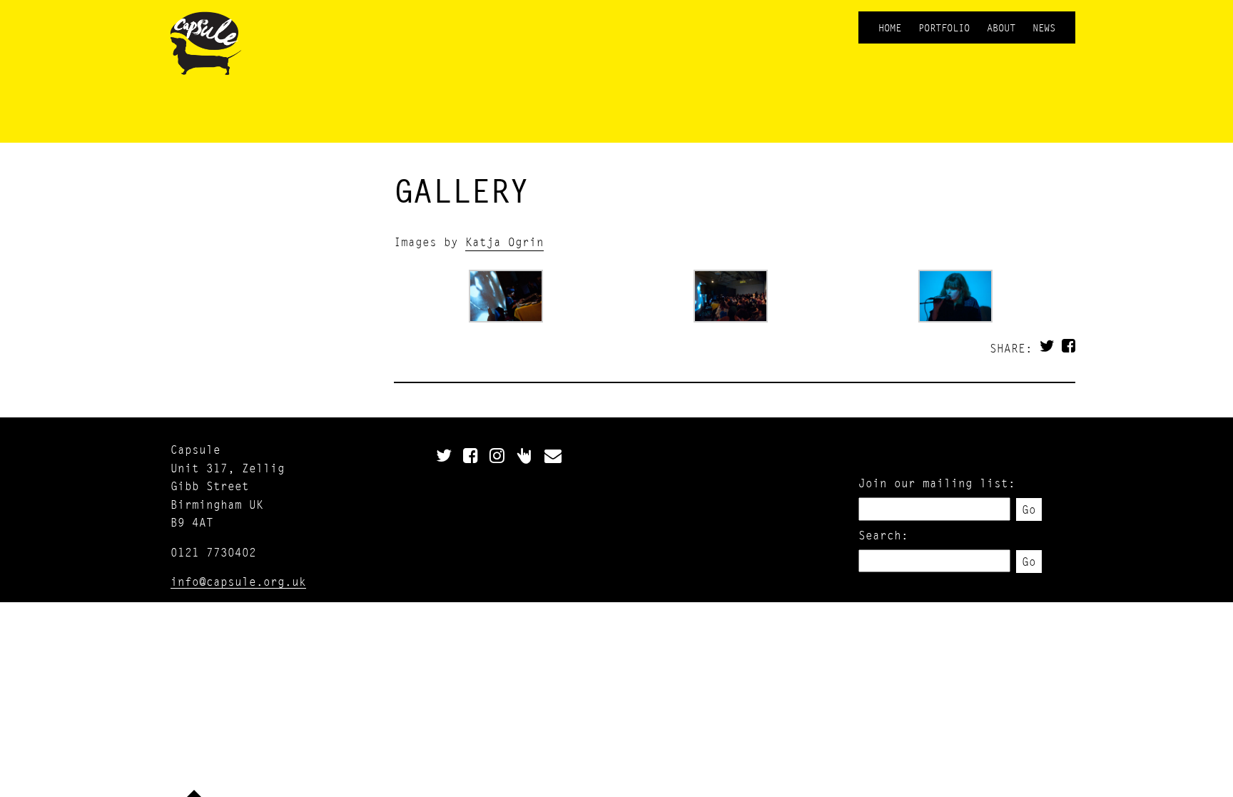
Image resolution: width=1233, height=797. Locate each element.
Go (1029, 509)
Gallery (461, 190)
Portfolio (944, 27)
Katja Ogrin (504, 241)
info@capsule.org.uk (238, 581)
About (1001, 27)
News (1043, 27)
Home (889, 27)
